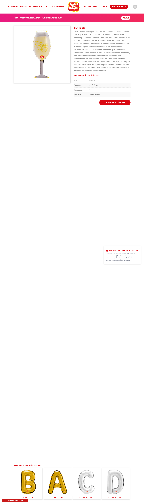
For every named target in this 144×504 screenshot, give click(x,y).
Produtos (37, 6)
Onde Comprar (119, 6)
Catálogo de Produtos (15, 500)
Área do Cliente (100, 6)
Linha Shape (48, 18)
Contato (86, 6)
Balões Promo (58, 6)
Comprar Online (115, 102)
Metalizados (36, 18)
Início (15, 18)
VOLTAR (126, 18)
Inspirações (25, 6)
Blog (48, 6)
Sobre (14, 6)
